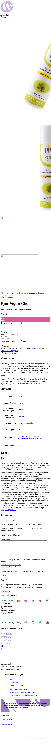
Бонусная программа (18, 689)
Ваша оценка (7, 535)
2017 (20, 445)
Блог (12, 679)
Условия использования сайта (22, 692)
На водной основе (30, 348)
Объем (4, 323)
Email (4, 580)
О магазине (14, 683)
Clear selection (7, 339)
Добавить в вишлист (9, 353)
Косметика (13, 293)
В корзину (5, 346)
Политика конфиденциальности (23, 695)
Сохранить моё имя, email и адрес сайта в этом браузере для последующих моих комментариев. (22, 586)
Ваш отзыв (6, 539)
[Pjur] (8, 297)
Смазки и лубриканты (27, 293)
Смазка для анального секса (29, 436)
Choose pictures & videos (11, 564)
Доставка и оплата (17, 686)
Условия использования (23, 741)
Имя (3, 575)
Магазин (4, 293)
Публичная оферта (43, 741)
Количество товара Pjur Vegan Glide (16, 341)
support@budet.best (7, 724)
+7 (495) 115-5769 (6, 719)
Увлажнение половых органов (30, 439)
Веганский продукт (9, 351)
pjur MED (22, 416)
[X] (2, 646)
